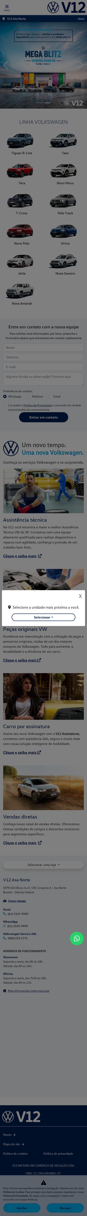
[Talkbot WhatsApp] (77, 938)
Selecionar (42, 617)
